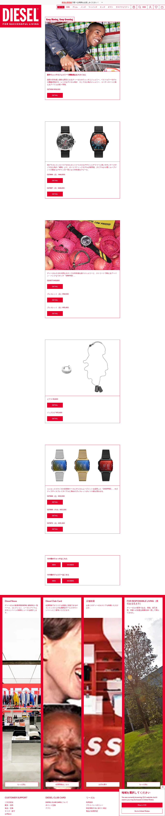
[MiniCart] (162, 7)
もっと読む (21, 784)
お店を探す (103, 784)
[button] (82, 2)
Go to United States (142, 811)
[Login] (150, 7)
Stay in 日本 (142, 805)
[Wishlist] (156, 7)
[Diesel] (20, 16)
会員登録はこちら (62, 784)
